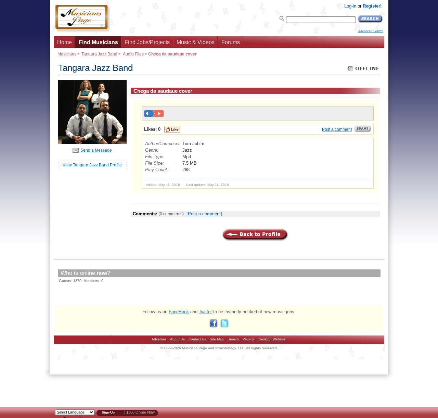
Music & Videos (196, 42)
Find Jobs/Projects (147, 42)
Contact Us (197, 339)
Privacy (248, 339)
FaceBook (179, 311)
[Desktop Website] (272, 339)
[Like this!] (172, 129)
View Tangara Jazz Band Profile (92, 165)
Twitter (205, 311)
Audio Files (133, 54)
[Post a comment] (204, 213)
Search (233, 339)
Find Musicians (98, 42)
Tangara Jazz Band (99, 54)
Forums (230, 42)
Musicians (66, 54)
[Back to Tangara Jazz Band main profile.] (92, 142)
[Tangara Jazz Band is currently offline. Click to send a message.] (363, 71)
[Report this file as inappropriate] (363, 131)
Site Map (217, 339)
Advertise (159, 339)
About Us (177, 339)
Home (64, 42)
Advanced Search (370, 31)
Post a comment (337, 129)
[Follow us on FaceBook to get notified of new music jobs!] (213, 326)
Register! (372, 6)
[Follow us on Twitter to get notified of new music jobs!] (224, 326)
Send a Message (96, 150)
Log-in (350, 6)
